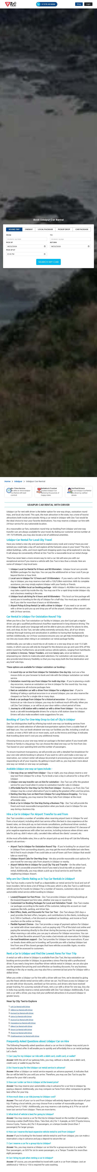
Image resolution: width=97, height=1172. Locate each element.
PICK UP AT (10, 250)
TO (51, 235)
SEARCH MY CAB (48, 262)
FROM (8, 235)
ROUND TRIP (14, 229)
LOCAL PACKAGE (45, 229)
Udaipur (18, 481)
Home (7, 481)
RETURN (53, 242)
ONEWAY (29, 229)
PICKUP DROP (64, 229)
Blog (79, 4)
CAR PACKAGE (81, 229)
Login (88, 4)
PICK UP (9, 242)
